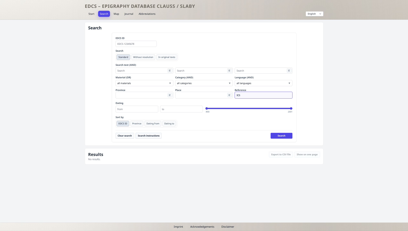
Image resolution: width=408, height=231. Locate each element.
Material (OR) (123, 77)
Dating (119, 103)
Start (91, 14)
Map (116, 14)
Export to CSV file (281, 154)
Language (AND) (244, 77)
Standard (123, 57)
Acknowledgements (202, 226)
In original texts (166, 57)
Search (104, 14)
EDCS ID (120, 38)
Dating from (153, 123)
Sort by (120, 117)
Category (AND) (184, 77)
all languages (244, 83)
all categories (184, 83)
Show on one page (307, 154)
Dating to (169, 123)
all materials (124, 83)
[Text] (170, 70)
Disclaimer (227, 226)
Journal (129, 14)
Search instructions (149, 135)
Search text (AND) (126, 64)
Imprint (178, 226)
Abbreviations (147, 14)
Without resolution (143, 57)
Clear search (125, 135)
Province (136, 123)
